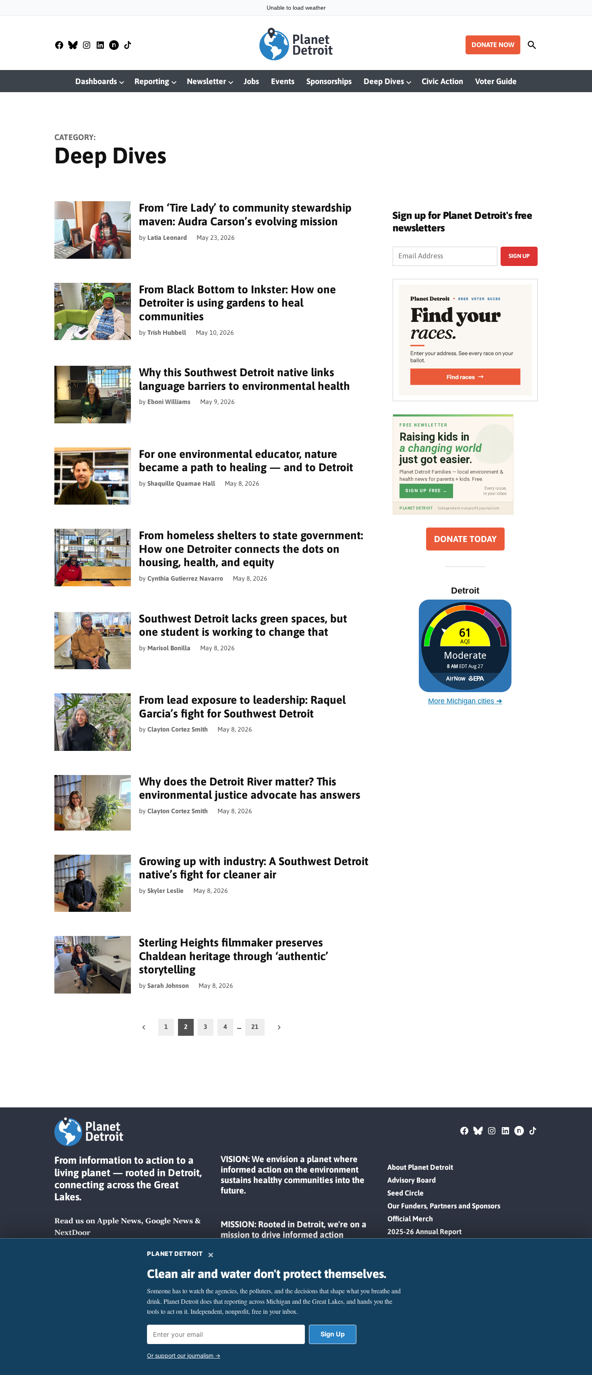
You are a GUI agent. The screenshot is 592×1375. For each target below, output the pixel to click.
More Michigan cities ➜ (465, 701)
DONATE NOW (493, 45)
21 (255, 1026)
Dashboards (96, 81)
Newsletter (206, 81)
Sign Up (333, 1334)
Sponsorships (329, 81)
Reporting (152, 81)
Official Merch (410, 1218)
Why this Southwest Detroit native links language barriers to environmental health (244, 379)
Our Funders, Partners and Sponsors (443, 1206)
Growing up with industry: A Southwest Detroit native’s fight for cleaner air (253, 868)
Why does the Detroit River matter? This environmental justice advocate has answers (249, 788)
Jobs (251, 81)
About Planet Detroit (420, 1167)
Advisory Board (411, 1180)
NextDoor (72, 1232)
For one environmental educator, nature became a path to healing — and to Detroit (246, 460)
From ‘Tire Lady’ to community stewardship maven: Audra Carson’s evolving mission (245, 214)
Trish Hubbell (166, 332)
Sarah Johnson (168, 985)
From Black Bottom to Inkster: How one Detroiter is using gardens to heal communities (237, 303)
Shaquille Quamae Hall (181, 483)
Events (282, 81)
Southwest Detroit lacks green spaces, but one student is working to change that (243, 625)
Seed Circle (405, 1193)
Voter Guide (496, 81)
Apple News (119, 1221)
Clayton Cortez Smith (177, 729)
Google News (169, 1221)
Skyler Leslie (165, 890)
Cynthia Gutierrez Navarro (185, 578)
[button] (465, 340)
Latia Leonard (167, 237)
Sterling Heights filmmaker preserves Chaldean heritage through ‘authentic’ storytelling (233, 956)
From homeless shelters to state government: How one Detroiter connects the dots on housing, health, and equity (251, 549)
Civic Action (442, 81)
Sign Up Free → (426, 490)
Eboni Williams (168, 401)
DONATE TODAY (465, 539)
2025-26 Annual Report (424, 1231)
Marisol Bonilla (168, 647)
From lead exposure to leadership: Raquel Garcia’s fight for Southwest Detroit (242, 706)
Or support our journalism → (183, 1355)
